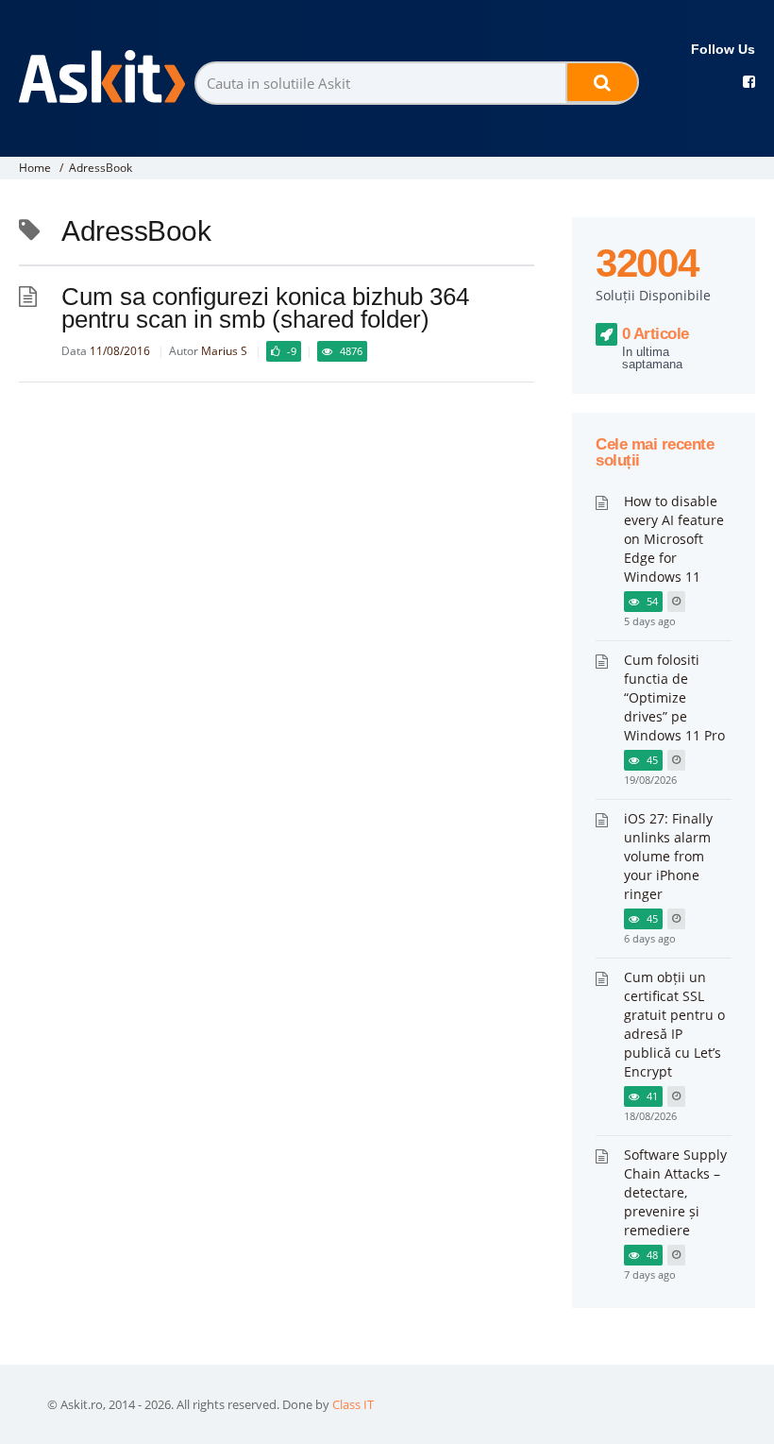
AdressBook (100, 168)
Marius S (224, 351)
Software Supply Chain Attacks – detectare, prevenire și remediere (675, 1192)
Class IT (353, 1404)
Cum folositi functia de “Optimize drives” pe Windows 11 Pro (674, 697)
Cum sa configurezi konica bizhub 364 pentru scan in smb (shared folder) (265, 307)
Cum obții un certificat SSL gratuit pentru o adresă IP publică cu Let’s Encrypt (674, 1024)
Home (35, 168)
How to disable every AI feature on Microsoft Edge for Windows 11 (674, 539)
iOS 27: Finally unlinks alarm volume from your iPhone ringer (668, 856)
